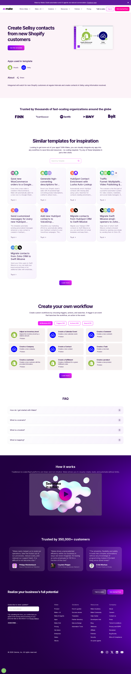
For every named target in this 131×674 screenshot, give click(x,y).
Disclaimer (112, 630)
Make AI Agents (59, 616)
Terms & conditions (115, 623)
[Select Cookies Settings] (3, 670)
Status (56, 637)
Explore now (92, 3)
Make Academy (96, 609)
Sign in (110, 9)
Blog (92, 623)
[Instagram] (107, 652)
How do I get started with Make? (23, 410)
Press (111, 619)
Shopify (15, 67)
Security (93, 637)
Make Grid (57, 623)
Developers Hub (96, 619)
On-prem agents (96, 640)
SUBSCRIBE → (13, 623)
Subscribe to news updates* (18, 605)
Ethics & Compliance (115, 637)
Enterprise (57, 633)
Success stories (77, 612)
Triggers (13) (60, 323)
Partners (93, 633)
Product (56, 609)
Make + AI (57, 612)
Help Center (94, 616)
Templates (75, 616)
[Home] (8, 9)
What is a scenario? (18, 420)
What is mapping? (17, 440)
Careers (111, 612)
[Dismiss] (128, 2)
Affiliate (93, 630)
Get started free (122, 9)
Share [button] (22, 78)
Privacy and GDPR (115, 626)
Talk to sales (100, 9)
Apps (56, 619)
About (111, 609)
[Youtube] (122, 652)
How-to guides (76, 609)
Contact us (112, 616)
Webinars (94, 626)
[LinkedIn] (117, 652)
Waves (56, 640)
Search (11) (87, 323)
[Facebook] (102, 652)
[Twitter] (112, 652)
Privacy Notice (34, 618)
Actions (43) (74, 323)
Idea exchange (77, 623)
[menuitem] (25, 9)
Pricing (89, 9)
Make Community (96, 612)
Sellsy (29, 67)
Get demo (57, 630)
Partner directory (77, 619)
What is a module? (17, 430)
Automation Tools (77, 626)
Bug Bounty (113, 633)
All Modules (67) (45, 323)
